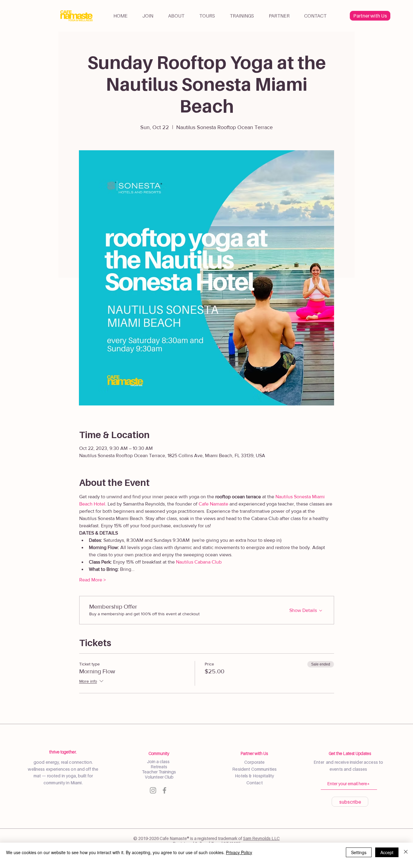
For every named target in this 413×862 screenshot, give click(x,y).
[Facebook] (164, 790)
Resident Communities (254, 769)
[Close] (405, 852)
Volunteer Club (159, 776)
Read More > (92, 579)
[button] (176, 15)
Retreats (159, 766)
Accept (386, 852)
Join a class (159, 761)
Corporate (254, 762)
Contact (254, 782)
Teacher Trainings (159, 771)
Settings (358, 852)
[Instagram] (153, 790)
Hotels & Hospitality (254, 775)
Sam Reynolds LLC (261, 838)
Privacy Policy (239, 852)
